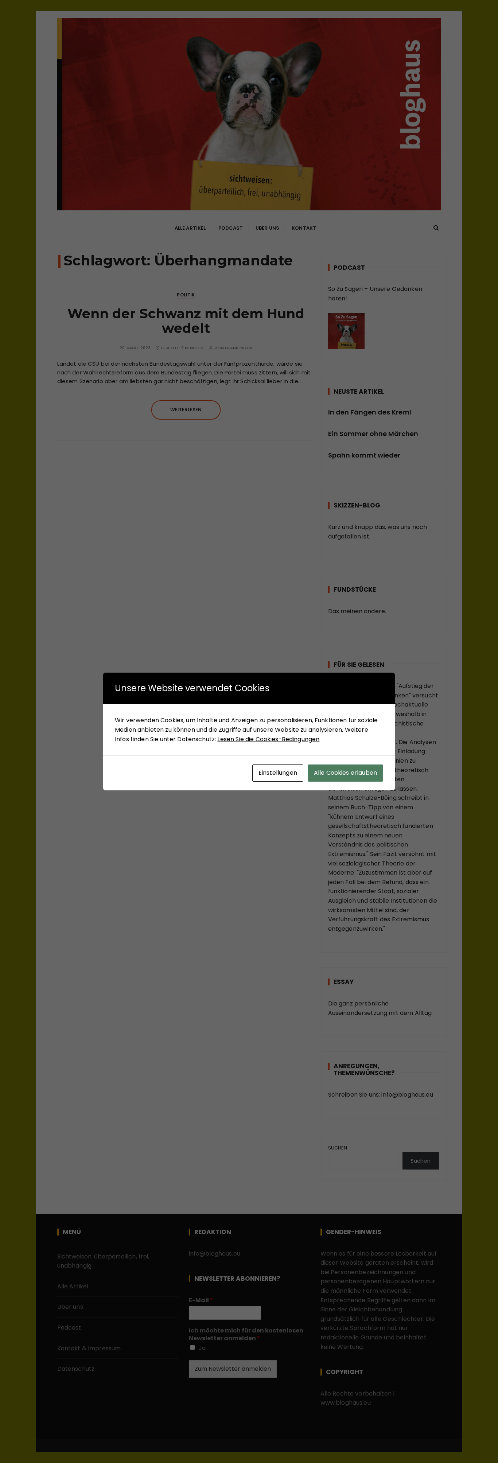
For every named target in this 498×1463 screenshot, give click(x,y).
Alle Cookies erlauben (345, 773)
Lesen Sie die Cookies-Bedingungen (268, 739)
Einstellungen (277, 773)
